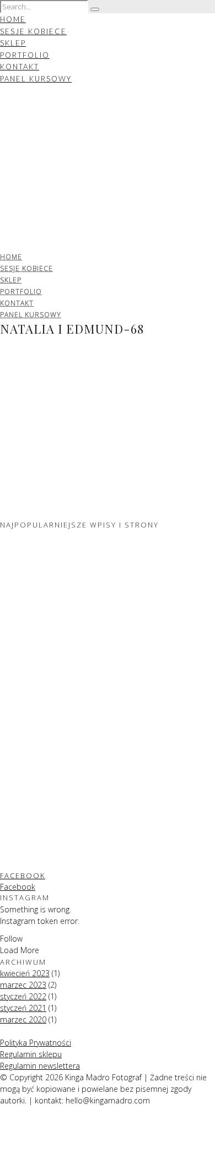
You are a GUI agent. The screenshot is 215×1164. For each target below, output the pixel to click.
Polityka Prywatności (35, 1042)
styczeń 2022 (23, 996)
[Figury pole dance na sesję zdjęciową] (55, 863)
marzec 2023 (23, 985)
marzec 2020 (23, 1019)
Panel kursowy (36, 78)
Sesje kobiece (33, 31)
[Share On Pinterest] (2, 1146)
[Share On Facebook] (2, 1123)
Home (13, 19)
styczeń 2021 (23, 1008)
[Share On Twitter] (2, 1135)
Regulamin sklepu (31, 1054)
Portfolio (25, 55)
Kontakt (19, 66)
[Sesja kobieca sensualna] (55, 638)
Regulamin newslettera (40, 1065)
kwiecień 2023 (25, 973)
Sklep (13, 43)
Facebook (22, 875)
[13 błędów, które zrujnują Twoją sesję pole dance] (55, 751)
